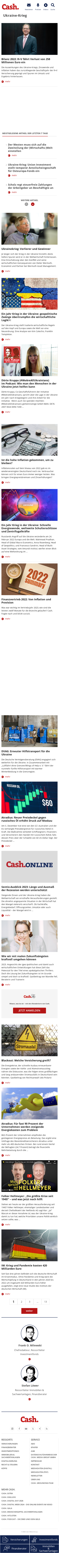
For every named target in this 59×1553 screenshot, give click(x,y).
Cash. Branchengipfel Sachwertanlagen (21, 1512)
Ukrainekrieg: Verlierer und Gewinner (26, 249)
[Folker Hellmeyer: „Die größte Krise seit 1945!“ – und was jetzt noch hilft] (29, 1176)
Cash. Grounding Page (42, 1483)
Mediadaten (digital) (41, 1468)
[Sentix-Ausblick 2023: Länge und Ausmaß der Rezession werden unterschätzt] (29, 867)
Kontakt (35, 1464)
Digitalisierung (9, 1461)
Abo (33, 1443)
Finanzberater (8, 1447)
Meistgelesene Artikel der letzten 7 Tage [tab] (25, 133)
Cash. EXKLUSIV (8, 1497)
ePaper (34, 1447)
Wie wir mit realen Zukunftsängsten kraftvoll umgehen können (24, 957)
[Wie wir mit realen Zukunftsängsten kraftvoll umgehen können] (29, 936)
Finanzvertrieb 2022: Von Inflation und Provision (26, 601)
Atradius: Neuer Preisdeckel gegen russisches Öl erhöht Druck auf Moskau (26, 819)
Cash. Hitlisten (8, 1515)
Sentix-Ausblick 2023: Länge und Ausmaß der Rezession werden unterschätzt (27, 888)
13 (45, 1301)
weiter (29, 1310)
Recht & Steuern (9, 1464)
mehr (7, 81)
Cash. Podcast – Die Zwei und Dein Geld (20, 1519)
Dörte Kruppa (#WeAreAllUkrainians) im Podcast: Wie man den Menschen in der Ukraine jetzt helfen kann (28, 383)
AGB (33, 1451)
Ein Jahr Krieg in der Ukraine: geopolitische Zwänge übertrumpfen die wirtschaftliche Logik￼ (29, 317)
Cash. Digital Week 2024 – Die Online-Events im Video (26, 1504)
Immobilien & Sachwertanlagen (10, 1456)
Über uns (35, 1479)
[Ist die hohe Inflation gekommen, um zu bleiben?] (29, 440)
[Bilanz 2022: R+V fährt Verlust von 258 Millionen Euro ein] (29, 39)
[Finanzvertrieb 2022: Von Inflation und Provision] (29, 579)
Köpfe (4, 1468)
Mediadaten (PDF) (39, 1472)
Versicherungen (9, 1443)
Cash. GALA (6, 1508)
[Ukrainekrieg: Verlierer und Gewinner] (29, 229)
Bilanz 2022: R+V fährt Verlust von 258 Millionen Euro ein (25, 60)
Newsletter (36, 1475)
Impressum (36, 1461)
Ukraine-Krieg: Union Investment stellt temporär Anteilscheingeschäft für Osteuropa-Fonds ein (32, 168)
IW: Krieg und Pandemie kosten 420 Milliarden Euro (24, 1267)
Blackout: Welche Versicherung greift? (26, 1060)
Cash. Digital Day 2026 (12, 1500)
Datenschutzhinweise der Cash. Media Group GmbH (44, 1456)
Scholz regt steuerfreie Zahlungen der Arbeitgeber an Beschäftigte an (30, 186)
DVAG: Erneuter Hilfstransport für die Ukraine (25, 753)
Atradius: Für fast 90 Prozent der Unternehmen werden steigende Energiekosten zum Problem (22, 1127)
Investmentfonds (10, 1451)
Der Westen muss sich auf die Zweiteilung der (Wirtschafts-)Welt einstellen (30, 148)
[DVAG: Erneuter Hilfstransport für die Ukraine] (29, 731)
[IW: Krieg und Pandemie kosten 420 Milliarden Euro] (29, 1245)
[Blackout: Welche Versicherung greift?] (29, 1040)
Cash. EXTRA (7, 1493)
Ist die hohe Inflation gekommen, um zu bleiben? (27, 461)
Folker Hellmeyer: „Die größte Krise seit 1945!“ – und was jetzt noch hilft (27, 1197)
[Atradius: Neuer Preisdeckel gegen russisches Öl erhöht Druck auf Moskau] (29, 797)
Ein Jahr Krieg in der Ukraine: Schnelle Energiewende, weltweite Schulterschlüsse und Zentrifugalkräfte (29, 528)
